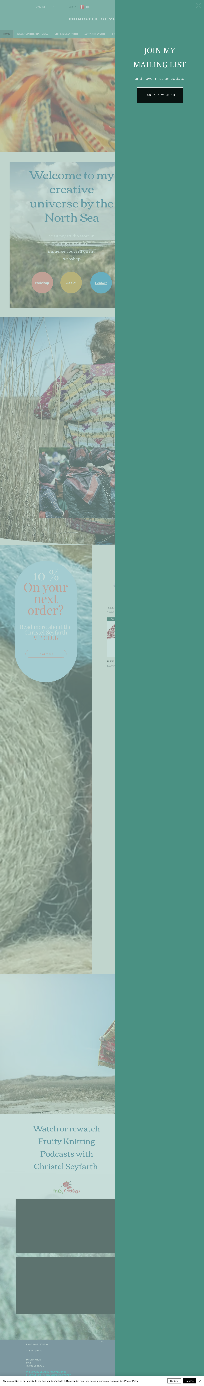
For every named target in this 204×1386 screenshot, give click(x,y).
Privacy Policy (131, 1380)
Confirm (190, 1380)
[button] (198, 5)
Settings (174, 1380)
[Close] (200, 1380)
